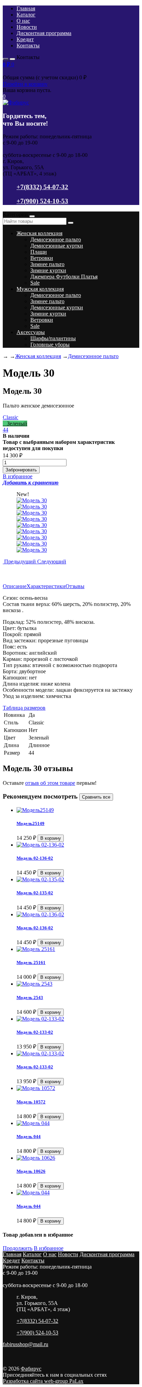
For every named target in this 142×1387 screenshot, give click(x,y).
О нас (23, 21)
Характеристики (46, 586)
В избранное (48, 1248)
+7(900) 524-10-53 (42, 201)
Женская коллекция (39, 233)
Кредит (25, 39)
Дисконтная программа (44, 33)
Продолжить (17, 1248)
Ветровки (41, 258)
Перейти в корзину (25, 84)
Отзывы (74, 586)
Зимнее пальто (47, 264)
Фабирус (31, 1369)
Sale (35, 283)
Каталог (26, 15)
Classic (10, 417)
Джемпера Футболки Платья (64, 276)
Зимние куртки (48, 270)
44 (5, 430)
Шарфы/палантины (53, 338)
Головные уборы (50, 344)
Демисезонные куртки (56, 246)
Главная (26, 8)
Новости (27, 27)
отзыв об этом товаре (50, 783)
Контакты (28, 45)
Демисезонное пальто (55, 239)
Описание (15, 586)
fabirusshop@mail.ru (25, 1344)
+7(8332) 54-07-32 (42, 187)
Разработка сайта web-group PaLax (43, 1381)
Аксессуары (31, 332)
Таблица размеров (24, 708)
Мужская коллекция (40, 289)
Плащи (38, 252)
